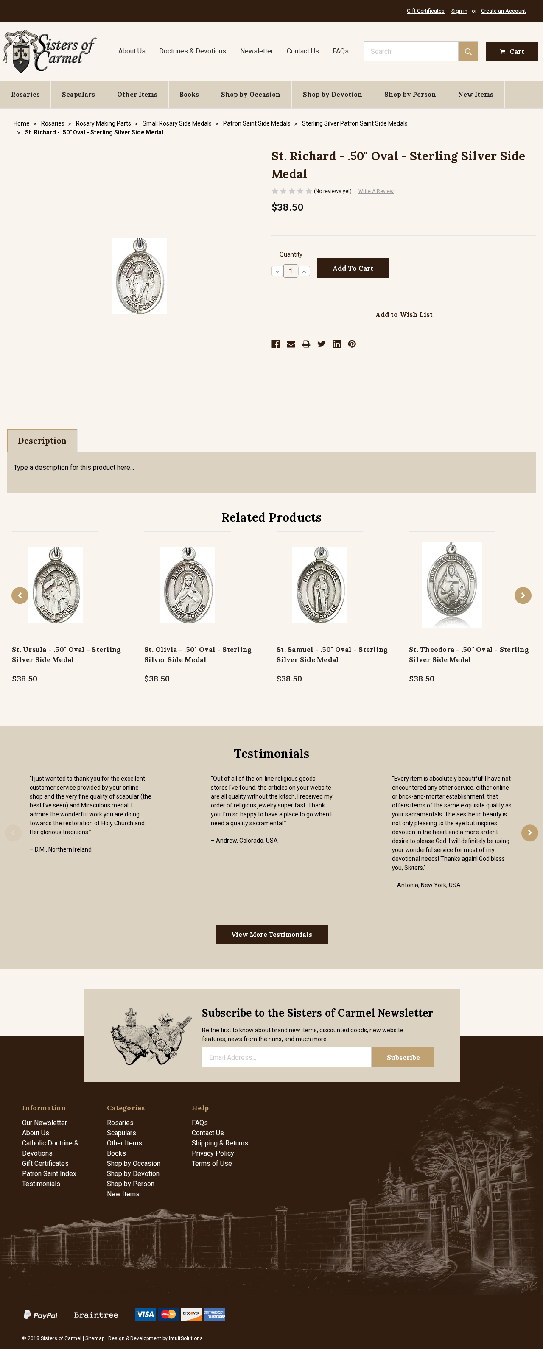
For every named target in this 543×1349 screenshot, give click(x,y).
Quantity (291, 254)
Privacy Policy (213, 1153)
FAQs (341, 51)
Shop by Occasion (250, 94)
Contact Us (303, 51)
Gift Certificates (426, 11)
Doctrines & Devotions (192, 51)
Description (42, 441)
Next (523, 595)
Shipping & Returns (220, 1143)
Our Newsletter (44, 1123)
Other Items (137, 94)
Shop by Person (410, 94)
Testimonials (41, 1184)
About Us (132, 51)
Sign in (459, 11)
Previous (20, 595)
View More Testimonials (271, 934)
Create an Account (503, 11)
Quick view (55, 576)
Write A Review (376, 191)
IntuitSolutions (186, 1338)
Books (189, 94)
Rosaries (25, 94)
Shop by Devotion (332, 94)
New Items (475, 94)
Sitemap (94, 1338)
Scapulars (78, 94)
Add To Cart (55, 594)
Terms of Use (212, 1163)
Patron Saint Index (49, 1174)
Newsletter (256, 51)
